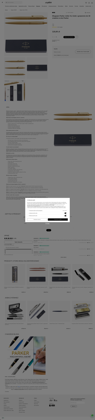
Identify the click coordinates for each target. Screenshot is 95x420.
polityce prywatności (53, 204)
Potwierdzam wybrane (37, 219)
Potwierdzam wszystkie (57, 219)
